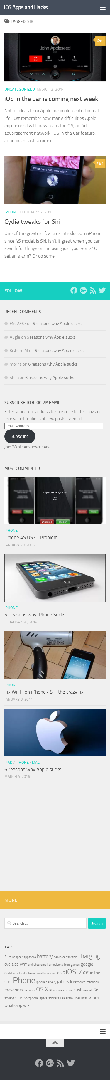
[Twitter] (102, 290)
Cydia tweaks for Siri (32, 222)
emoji (44, 965)
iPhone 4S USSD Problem (31, 537)
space (44, 998)
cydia (8, 964)
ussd (84, 998)
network (29, 990)
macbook (93, 982)
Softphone (31, 998)
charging (89, 956)
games (75, 965)
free (67, 965)
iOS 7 (74, 972)
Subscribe (20, 436)
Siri (96, 989)
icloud (21, 973)
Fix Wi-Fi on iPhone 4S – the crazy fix (44, 692)
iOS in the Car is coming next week (51, 99)
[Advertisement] (55, 839)
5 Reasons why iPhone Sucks (34, 615)
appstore (30, 957)
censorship (69, 957)
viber (94, 997)
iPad (8, 762)
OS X (42, 989)
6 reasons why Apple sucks (57, 323)
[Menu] (102, 7)
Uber (77, 998)
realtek (88, 990)
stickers (53, 998)
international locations (40, 973)
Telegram (66, 998)
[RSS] (92, 290)
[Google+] (83, 290)
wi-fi (27, 1005)
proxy (68, 990)
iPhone (11, 212)
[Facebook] (73, 290)
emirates (34, 965)
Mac (36, 762)
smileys (9, 998)
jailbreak (64, 981)
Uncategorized (19, 89)
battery (45, 956)
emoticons (56, 965)
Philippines (56, 990)
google (87, 964)
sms (19, 997)
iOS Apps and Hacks (26, 7)
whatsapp (13, 1005)
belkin (58, 957)
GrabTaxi (10, 973)
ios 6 (60, 972)
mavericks (13, 989)
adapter (17, 957)
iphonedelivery (46, 982)
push (77, 989)
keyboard (79, 982)
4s (7, 956)
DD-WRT (20, 965)
